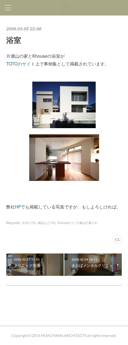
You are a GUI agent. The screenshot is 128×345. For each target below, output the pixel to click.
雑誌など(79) (47, 223)
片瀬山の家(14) (86, 223)
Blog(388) (13, 223)
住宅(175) (29, 223)
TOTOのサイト (20, 63)
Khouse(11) (65, 223)
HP (18, 207)
